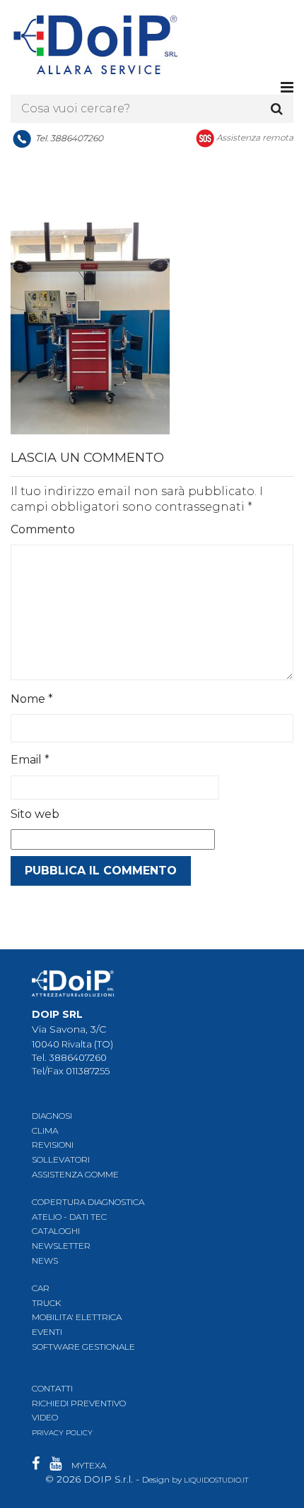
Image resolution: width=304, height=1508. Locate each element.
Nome (32, 699)
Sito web (35, 814)
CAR (40, 1288)
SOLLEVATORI (61, 1159)
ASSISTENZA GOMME (75, 1174)
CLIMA (45, 1130)
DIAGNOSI (52, 1115)
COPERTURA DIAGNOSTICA (88, 1202)
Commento (43, 529)
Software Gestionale (83, 1346)
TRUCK (46, 1303)
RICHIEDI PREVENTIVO (79, 1403)
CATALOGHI (56, 1230)
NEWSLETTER (61, 1245)
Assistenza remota (254, 137)
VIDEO (45, 1417)
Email (30, 759)
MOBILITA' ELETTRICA (77, 1317)
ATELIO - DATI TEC (69, 1216)
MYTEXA (88, 1465)
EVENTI (47, 1331)
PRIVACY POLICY (62, 1432)
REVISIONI (53, 1144)
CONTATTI (52, 1388)
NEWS (45, 1260)
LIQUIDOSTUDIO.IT (216, 1480)
